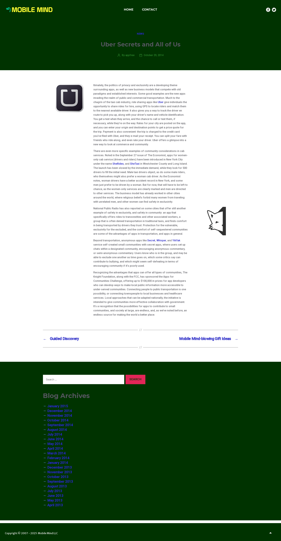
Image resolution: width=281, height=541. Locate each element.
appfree (129, 55)
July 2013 (54, 491)
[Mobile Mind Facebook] (268, 10)
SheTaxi (135, 163)
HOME (129, 9)
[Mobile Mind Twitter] (274, 10)
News (140, 33)
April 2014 (55, 448)
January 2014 (57, 463)
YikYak (176, 240)
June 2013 (55, 496)
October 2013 (57, 477)
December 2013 (59, 467)
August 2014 (57, 430)
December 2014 (59, 411)
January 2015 (57, 406)
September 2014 (60, 425)
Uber (160, 102)
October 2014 (57, 420)
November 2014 (59, 415)
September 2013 (60, 481)
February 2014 (58, 458)
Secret (151, 240)
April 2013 (55, 505)
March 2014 (56, 453)
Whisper (161, 240)
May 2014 (54, 444)
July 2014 (54, 434)
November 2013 (59, 472)
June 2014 (55, 439)
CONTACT (149, 9)
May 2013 (54, 500)
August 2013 (57, 486)
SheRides (118, 163)
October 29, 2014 (153, 55)
